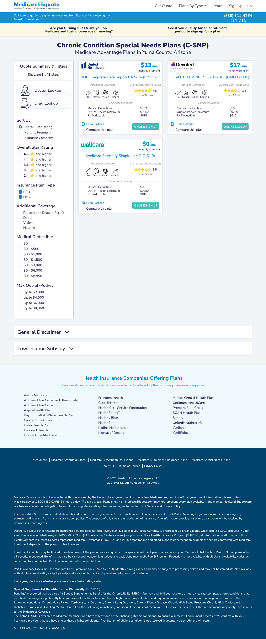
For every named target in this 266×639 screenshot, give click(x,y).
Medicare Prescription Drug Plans (111, 460)
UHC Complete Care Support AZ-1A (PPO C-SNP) (122, 77)
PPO (26, 192)
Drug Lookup (46, 103)
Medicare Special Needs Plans (211, 460)
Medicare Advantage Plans (68, 460)
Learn (217, 5)
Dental (28, 217)
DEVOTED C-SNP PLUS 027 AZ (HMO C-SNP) (210, 77)
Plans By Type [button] (191, 5)
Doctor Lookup (47, 90)
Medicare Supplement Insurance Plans (162, 460)
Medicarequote (36, 4)
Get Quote (163, 5)
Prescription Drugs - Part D (43, 212)
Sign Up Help (240, 5)
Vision (28, 222)
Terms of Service (129, 466)
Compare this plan (99, 129)
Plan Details (95, 124)
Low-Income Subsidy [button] (43, 349)
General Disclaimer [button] (41, 332)
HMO (27, 197)
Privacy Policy (153, 466)
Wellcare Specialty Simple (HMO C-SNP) (120, 155)
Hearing (29, 227)
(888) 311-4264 (238, 15)
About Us (107, 466)
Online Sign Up (145, 127)
